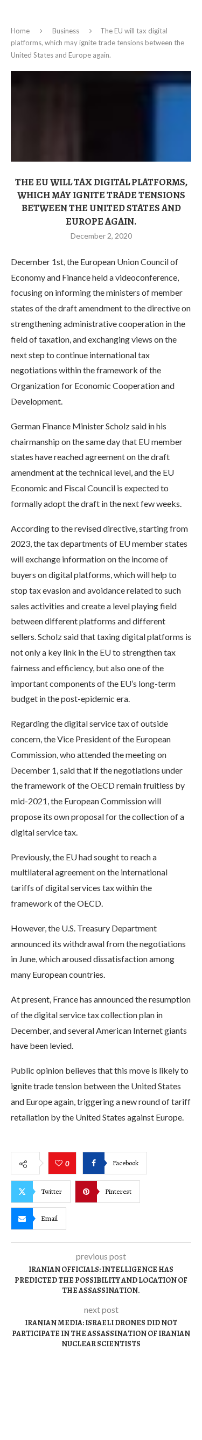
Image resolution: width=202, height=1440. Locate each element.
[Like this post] (60, 1163)
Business (65, 30)
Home (20, 30)
